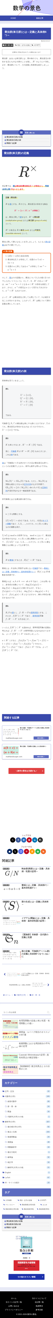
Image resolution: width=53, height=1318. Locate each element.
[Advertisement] (26, 100)
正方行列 (27, 484)
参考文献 (39, 1310)
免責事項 (39, 1306)
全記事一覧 (39, 1302)
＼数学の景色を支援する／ (26, 771)
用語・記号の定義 (23, 45)
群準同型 (36, 616)
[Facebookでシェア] (18, 840)
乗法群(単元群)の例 (14, 140)
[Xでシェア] (12, 840)
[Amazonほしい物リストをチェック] (32, 851)
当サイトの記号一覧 (14, 1302)
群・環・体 (9, 45)
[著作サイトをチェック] (9, 851)
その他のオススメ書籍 (26, 1277)
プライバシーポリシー (14, 1310)
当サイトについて (39, 1298)
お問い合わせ (13, 1306)
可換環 (13, 451)
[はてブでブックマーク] (23, 840)
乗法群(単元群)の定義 (15, 137)
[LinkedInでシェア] (34, 840)
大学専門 (37, 45)
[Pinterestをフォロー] (26, 851)
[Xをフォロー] (15, 851)
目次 (27, 133)
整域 (11, 560)
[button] (40, 840)
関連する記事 (12, 143)
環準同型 (34, 613)
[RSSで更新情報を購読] (43, 851)
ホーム (13, 1298)
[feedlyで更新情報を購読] (37, 851)
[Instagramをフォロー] (20, 851)
